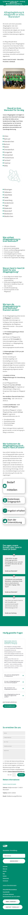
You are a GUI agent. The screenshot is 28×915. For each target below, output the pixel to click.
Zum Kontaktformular (10, 706)
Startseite (5, 866)
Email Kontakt (11, 901)
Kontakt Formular (12, 907)
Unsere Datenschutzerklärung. (16, 771)
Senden (21, 775)
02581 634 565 (15, 1)
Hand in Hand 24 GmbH (9, 784)
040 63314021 (13, 2)
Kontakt (4, 871)
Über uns (5, 868)
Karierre (4, 876)
